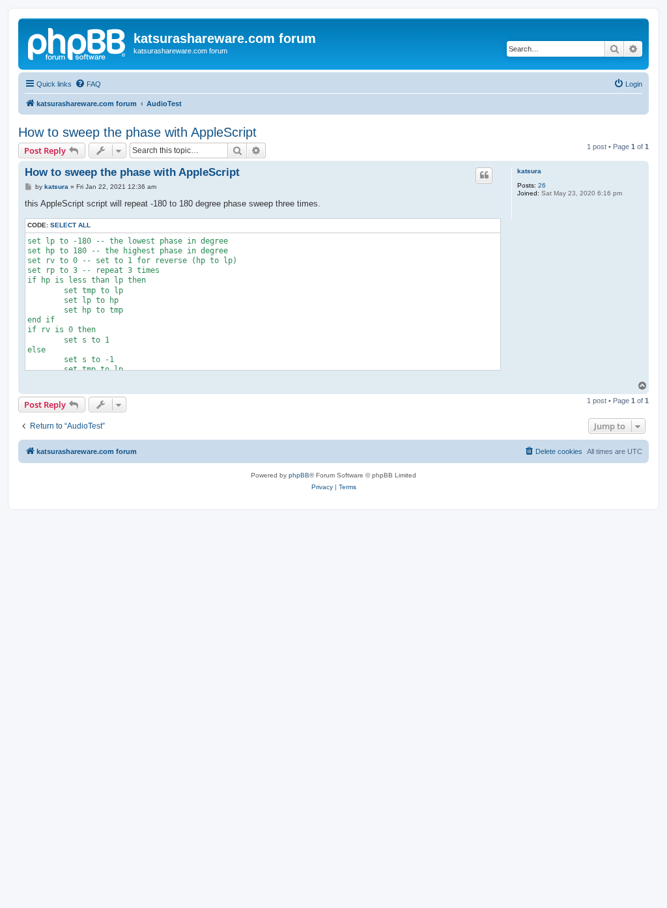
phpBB (299, 475)
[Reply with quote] (483, 175)
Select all (70, 225)
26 (542, 185)
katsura (529, 171)
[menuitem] (88, 84)
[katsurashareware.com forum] (77, 42)
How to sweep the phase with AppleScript (137, 132)
